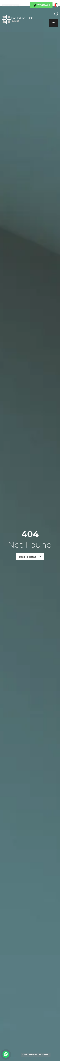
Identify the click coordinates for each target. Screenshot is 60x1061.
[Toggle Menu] (53, 23)
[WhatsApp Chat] (5, 1054)
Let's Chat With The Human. (35, 1055)
